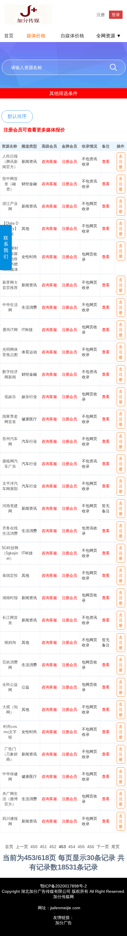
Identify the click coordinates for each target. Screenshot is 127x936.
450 (34, 846)
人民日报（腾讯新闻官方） (10, 161)
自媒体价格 (72, 35)
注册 (101, 14)
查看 (106, 161)
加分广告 (63, 922)
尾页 (115, 846)
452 (52, 846)
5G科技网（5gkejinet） (10, 553)
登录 (116, 14)
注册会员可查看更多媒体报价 (34, 129)
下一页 (103, 846)
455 (81, 846)
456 (90, 846)
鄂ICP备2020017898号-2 (63, 886)
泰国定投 (10, 575)
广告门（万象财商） (10, 754)
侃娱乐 (10, 397)
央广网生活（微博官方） (10, 798)
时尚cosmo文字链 (10, 731)
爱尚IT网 (10, 329)
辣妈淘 (10, 642)
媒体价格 (36, 35)
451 (43, 846)
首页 (9, 35)
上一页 (22, 846)
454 (71, 846)
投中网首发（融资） (10, 183)
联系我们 (6, 247)
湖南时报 (10, 598)
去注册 (121, 161)
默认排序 (17, 116)
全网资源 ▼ (108, 35)
